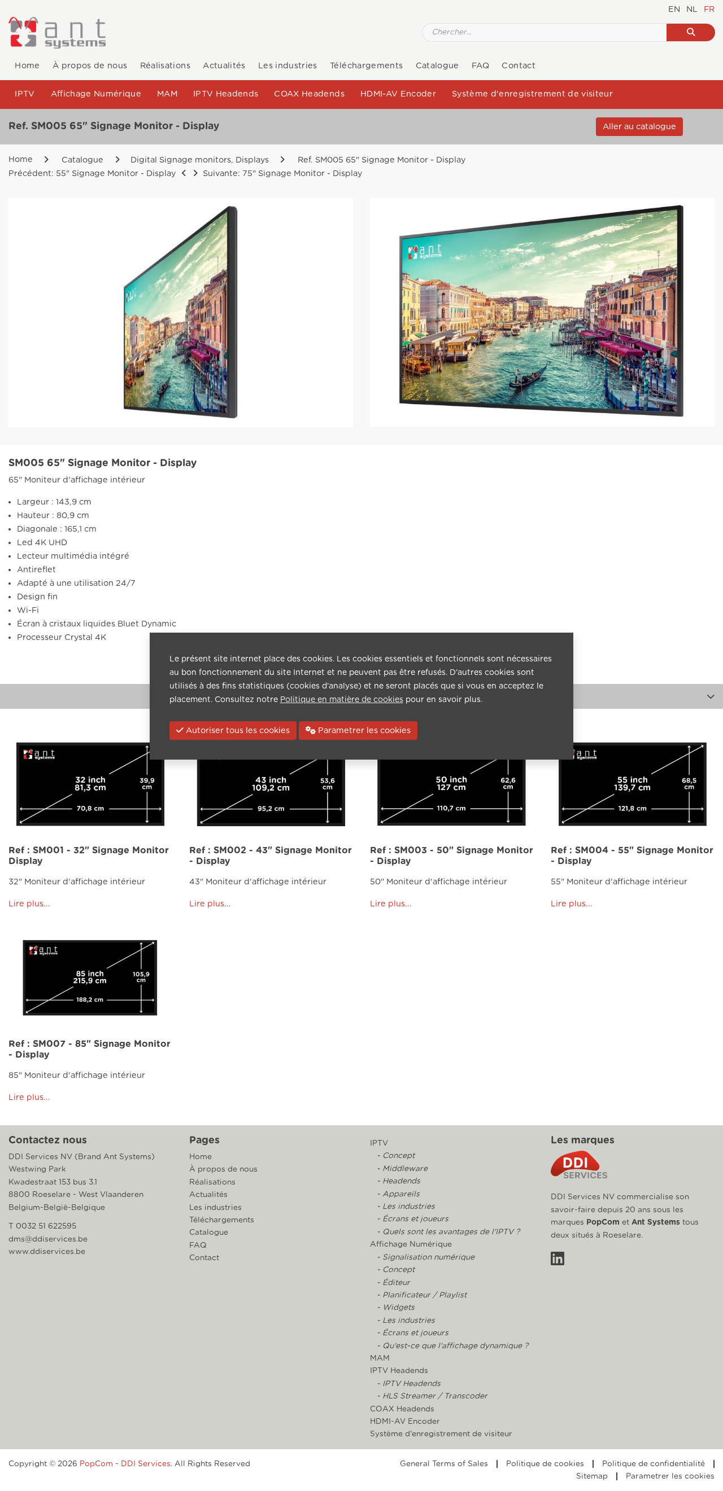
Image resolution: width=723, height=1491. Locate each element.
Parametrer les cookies (670, 1476)
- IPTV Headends (407, 1384)
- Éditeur (392, 1283)
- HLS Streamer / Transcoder (430, 1396)
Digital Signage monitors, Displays (199, 160)
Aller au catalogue (639, 126)
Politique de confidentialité (653, 1464)
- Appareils (397, 1194)
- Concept (394, 1156)
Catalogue (437, 66)
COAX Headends (309, 94)
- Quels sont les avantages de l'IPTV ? (447, 1232)
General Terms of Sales (444, 1464)
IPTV (24, 94)
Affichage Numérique (96, 94)
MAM (167, 94)
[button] (711, 696)
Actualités (224, 66)
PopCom (603, 1222)
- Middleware (401, 1169)
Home (27, 66)
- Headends (397, 1181)
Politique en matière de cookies (341, 700)
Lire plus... (29, 904)
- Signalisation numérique (424, 1257)
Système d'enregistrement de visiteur (532, 94)
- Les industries (404, 1207)
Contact (518, 66)
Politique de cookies (545, 1464)
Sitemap (592, 1476)
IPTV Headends (225, 94)
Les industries (287, 66)
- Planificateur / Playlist (420, 1295)
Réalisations (165, 66)
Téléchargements (366, 66)
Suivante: (281, 173)
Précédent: (92, 173)
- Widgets (394, 1308)
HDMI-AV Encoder (398, 94)
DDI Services (146, 1464)
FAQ (480, 66)
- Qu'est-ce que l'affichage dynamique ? (451, 1346)
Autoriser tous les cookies (237, 730)
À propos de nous (90, 66)
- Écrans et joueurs (411, 1219)
